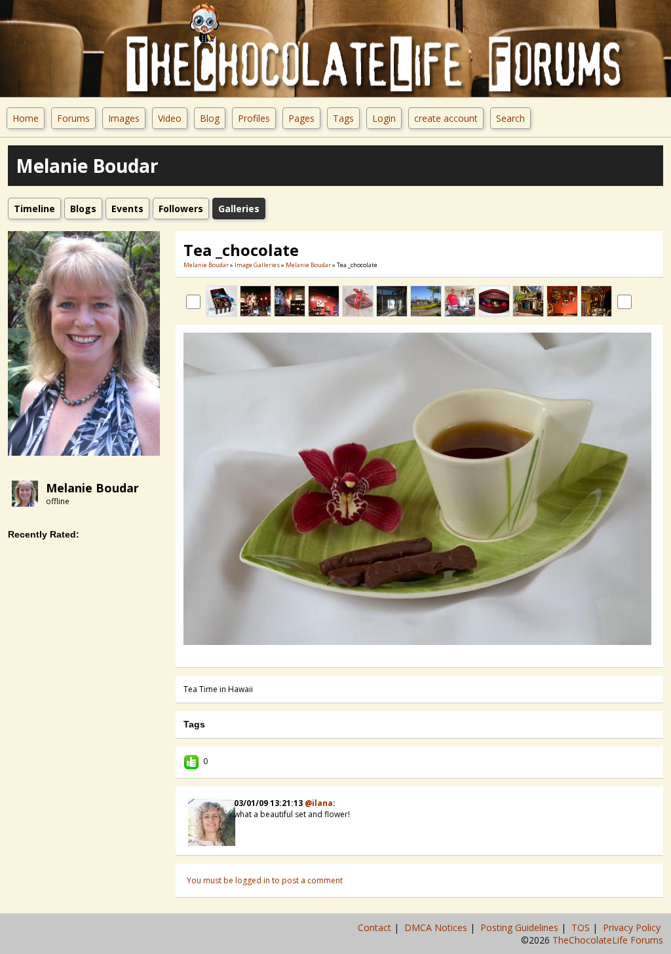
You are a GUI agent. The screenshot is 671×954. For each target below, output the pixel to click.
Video (170, 118)
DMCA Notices (437, 927)
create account (446, 118)
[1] (398, 654)
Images (124, 118)
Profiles (254, 118)
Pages (301, 118)
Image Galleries (257, 265)
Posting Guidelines (520, 927)
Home (25, 118)
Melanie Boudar (92, 488)
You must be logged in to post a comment (265, 880)
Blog (210, 118)
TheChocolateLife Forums (607, 940)
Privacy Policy (633, 927)
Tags (343, 118)
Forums (73, 118)
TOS (581, 927)
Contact (376, 927)
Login (384, 118)
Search (510, 118)
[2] (403, 654)
